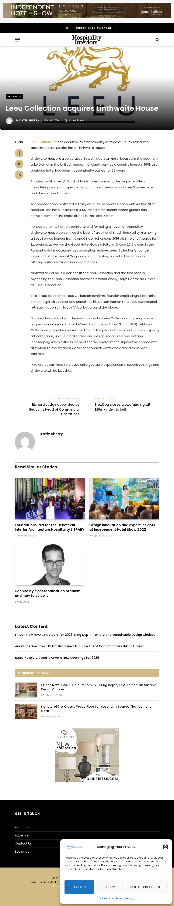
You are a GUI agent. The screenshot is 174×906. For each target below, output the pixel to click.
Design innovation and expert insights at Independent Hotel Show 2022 (122, 527)
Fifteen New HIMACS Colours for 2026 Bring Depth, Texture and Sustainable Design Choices (85, 635)
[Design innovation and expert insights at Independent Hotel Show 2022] (124, 498)
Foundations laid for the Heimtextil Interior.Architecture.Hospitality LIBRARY (49, 527)
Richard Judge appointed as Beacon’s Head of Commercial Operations (54, 409)
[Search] (157, 39)
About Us (21, 827)
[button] (165, 847)
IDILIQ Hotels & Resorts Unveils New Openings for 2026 (57, 658)
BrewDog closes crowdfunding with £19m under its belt (124, 407)
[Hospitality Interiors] (87, 40)
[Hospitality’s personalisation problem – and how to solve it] (50, 565)
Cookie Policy (105, 898)
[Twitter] (19, 164)
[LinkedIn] (19, 175)
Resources (14, 96)
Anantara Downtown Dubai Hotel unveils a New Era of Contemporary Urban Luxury (79, 646)
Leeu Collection (44, 142)
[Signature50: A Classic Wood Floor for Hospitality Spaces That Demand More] (26, 711)
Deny (110, 887)
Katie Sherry (29, 120)
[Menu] (17, 39)
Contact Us (23, 843)
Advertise (22, 835)
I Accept (79, 887)
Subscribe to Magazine (94, 28)
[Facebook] (19, 153)
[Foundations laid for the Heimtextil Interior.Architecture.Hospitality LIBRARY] (50, 498)
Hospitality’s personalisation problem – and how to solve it (49, 593)
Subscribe (22, 851)
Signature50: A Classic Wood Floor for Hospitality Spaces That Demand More (96, 708)
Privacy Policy (124, 898)
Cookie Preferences (147, 887)
